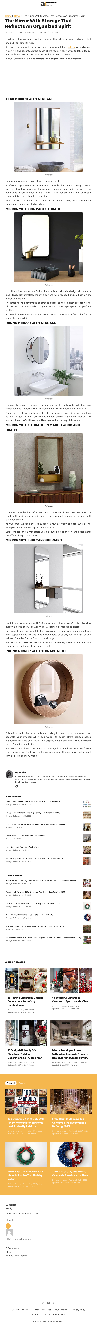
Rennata (10, 32)
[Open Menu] (6, 4)
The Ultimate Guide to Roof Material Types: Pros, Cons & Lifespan (33, 801)
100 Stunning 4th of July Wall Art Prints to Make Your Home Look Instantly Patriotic (41, 881)
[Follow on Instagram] (48, 1303)
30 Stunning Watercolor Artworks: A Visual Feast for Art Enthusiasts (34, 858)
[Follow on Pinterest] (53, 1303)
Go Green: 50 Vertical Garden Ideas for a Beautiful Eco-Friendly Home (35, 926)
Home (8, 16)
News (17, 16)
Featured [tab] (11, 1083)
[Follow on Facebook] (43, 1303)
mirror (71, 47)
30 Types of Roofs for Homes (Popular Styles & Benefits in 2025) (33, 813)
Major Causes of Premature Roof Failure (22, 847)
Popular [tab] (22, 1083)
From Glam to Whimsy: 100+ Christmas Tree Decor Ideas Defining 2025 (35, 892)
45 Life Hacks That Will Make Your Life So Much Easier (28, 836)
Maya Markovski (61, 1062)
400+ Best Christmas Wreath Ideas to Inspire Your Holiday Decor (33, 903)
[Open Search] (90, 4)
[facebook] (16, 787)
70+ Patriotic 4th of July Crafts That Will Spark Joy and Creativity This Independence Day (43, 938)
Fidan (12, 1010)
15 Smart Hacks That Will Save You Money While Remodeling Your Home (35, 824)
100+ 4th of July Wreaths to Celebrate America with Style (30, 915)
